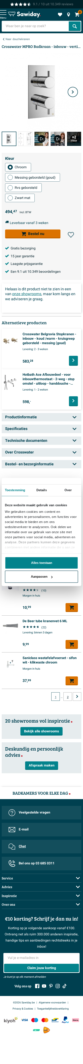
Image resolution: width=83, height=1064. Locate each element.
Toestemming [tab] (15, 490)
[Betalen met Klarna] (75, 1020)
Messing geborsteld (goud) (35, 177)
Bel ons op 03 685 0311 (36, 863)
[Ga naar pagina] (77, 696)
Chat (22, 846)
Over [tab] (68, 490)
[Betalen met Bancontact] (55, 1020)
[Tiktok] (64, 986)
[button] (71, 234)
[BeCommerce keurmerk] (36, 1030)
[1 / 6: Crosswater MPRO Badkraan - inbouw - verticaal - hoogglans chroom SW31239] (9, 139)
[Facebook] (37, 986)
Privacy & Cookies (23, 1009)
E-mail (24, 829)
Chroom (21, 167)
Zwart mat (22, 197)
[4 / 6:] (57, 139)
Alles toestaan (41, 563)
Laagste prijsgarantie (27, 263)
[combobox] (35, 26)
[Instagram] (57, 986)
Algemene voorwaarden (52, 1002)
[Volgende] (73, 92)
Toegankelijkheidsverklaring (53, 1009)
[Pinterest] (50, 986)
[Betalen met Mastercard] (45, 1020)
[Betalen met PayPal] (65, 1020)
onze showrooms (26, 294)
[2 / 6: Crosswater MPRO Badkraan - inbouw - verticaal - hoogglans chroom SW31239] (25, 139)
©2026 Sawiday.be (24, 1002)
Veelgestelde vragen (34, 812)
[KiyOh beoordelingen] (11, 1020)
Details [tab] (41, 490)
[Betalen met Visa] (24, 1020)
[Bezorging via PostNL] (46, 1030)
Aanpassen (39, 576)
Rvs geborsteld (26, 187)
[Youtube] (44, 986)
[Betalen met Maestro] (34, 1020)
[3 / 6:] (41, 139)
